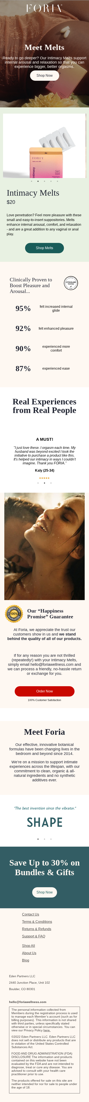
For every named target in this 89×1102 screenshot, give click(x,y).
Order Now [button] (44, 691)
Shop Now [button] (45, 75)
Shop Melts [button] (44, 248)
